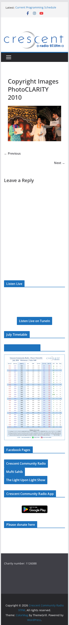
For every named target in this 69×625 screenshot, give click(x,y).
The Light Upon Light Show (25, 480)
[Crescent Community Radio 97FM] (34, 31)
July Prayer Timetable (22, 348)
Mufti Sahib (14, 472)
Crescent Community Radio (26, 463)
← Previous (12, 153)
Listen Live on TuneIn (34, 321)
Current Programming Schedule (35, 7)
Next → (59, 163)
